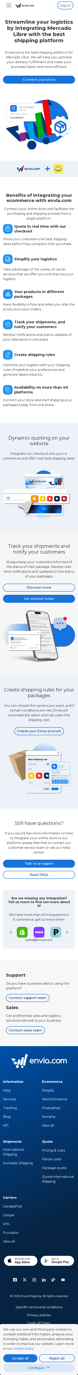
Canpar (9, 1215)
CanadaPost (12, 1206)
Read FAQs (39, 875)
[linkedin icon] (44, 1280)
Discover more (39, 587)
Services (9, 1099)
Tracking (10, 1108)
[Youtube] (63, 1280)
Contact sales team (25, 1030)
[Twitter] (24, 1280)
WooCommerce (54, 1099)
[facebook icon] (15, 1280)
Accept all (20, 1358)
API (6, 1125)
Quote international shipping (58, 1179)
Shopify (48, 1090)
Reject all (57, 1358)
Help (7, 1090)
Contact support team (28, 998)
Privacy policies (39, 1315)
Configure (36, 1368)
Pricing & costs (53, 1150)
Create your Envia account (39, 731)
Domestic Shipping (18, 1163)
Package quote (54, 1168)
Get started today (39, 599)
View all (48, 1125)
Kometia (48, 1117)
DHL (6, 1224)
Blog (7, 1117)
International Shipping (13, 1152)
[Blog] (53, 1280)
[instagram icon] (34, 1280)
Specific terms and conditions (39, 1307)
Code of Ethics (39, 1323)
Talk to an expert (39, 863)
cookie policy (23, 1348)
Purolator (11, 1233)
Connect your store (39, 79)
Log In (65, 5)
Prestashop (51, 1108)
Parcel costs (51, 1159)
